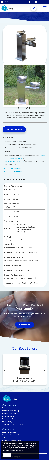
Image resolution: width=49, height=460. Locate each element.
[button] (44, 7)
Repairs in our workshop (10, 411)
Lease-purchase (8, 416)
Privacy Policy (7, 422)
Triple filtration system (14, 161)
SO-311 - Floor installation (12, 171)
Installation (6, 408)
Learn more (19, 451)
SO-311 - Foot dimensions (12, 168)
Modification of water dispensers (13, 419)
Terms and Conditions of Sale (12, 424)
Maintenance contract (10, 413)
